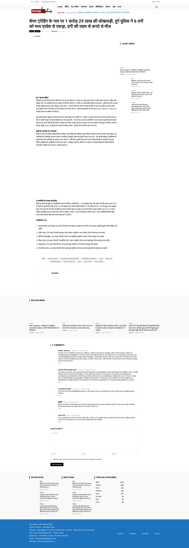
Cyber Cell (109, 258)
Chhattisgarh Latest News (89, 258)
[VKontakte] (140, 534)
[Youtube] (145, 1)
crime (101, 258)
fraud (79, 261)
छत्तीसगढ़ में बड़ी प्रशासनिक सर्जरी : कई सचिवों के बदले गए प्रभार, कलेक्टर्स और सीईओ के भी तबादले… (141, 94)
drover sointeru (64, 351)
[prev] (154, 12)
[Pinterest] (147, 36)
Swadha (37, 36)
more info (62, 415)
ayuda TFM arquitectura (67, 370)
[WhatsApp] (152, 36)
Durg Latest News (56, 261)
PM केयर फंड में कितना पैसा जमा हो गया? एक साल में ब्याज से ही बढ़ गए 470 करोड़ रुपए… (141, 82)
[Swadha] (31, 36)
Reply (59, 363)
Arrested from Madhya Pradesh (70, 258)
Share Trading (99, 261)
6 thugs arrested (53, 258)
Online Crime (88, 261)
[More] (157, 36)
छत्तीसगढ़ (37, 31)
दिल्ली (132, 78)
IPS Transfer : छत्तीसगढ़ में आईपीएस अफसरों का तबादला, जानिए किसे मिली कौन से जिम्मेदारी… (98, 12)
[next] (158, 12)
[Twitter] (142, 1)
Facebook (120, 533)
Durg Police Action (69, 261)
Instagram (133, 533)
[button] (156, 7)
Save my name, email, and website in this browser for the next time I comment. (77, 459)
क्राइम (31, 31)
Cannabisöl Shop (64, 389)
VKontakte (145, 533)
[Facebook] (137, 1)
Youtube (157, 533)
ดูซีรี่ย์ (60, 402)
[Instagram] (140, 1)
